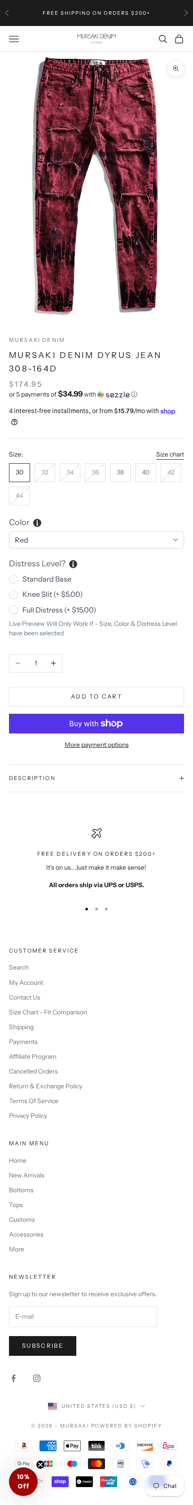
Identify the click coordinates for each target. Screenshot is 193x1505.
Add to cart (96, 696)
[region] (96, 860)
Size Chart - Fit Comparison (48, 1012)
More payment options (97, 745)
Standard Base (46, 578)
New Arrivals (26, 1175)
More (16, 1249)
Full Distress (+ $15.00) (59, 609)
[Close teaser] (40, 1464)
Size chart (170, 454)
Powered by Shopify (126, 1426)
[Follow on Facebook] (13, 1378)
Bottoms (21, 1190)
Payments (23, 1042)
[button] (96, 394)
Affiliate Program (33, 1056)
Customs (22, 1220)
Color (19, 522)
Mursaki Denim (37, 339)
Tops (16, 1205)
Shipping (21, 1027)
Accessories (26, 1234)
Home (17, 1160)
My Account (26, 983)
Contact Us (24, 997)
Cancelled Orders (33, 1071)
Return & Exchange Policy (45, 1086)
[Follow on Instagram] (36, 1378)
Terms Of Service (33, 1101)
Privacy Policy (28, 1116)
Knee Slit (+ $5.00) (52, 594)
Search (19, 967)
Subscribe (42, 1345)
